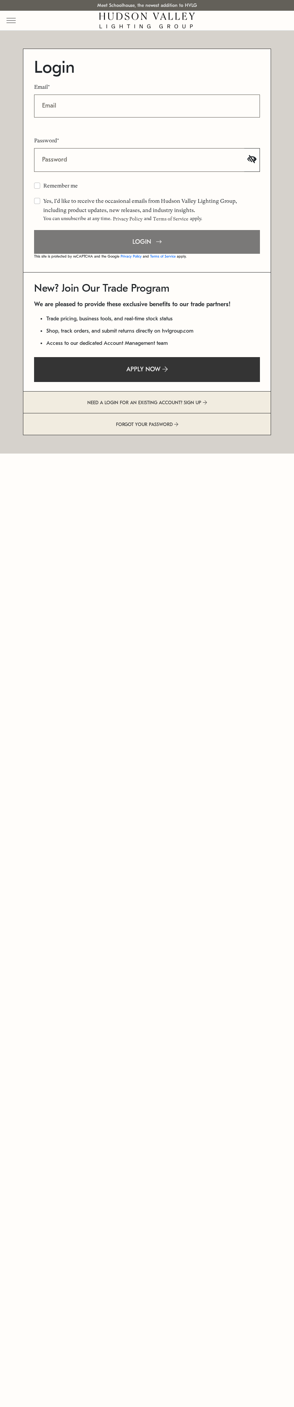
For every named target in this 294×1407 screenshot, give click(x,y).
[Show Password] (252, 160)
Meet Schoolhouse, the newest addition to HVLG (147, 5)
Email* (42, 87)
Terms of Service (170, 219)
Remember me (60, 186)
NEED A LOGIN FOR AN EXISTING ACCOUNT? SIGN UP (145, 402)
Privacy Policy (127, 219)
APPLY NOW (144, 369)
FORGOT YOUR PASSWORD (145, 424)
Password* (46, 140)
